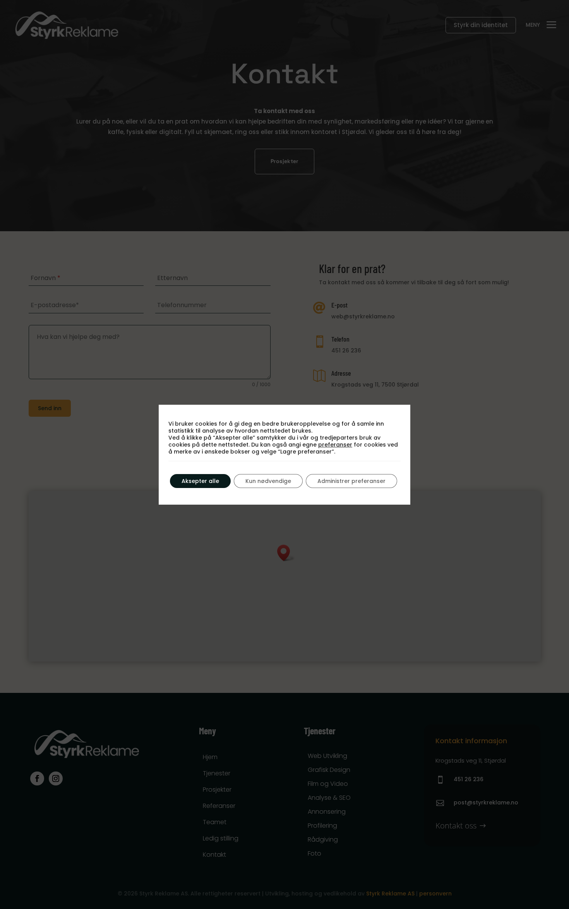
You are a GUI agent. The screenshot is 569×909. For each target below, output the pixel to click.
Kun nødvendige (268, 481)
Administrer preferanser (351, 481)
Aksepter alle (200, 481)
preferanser (335, 444)
